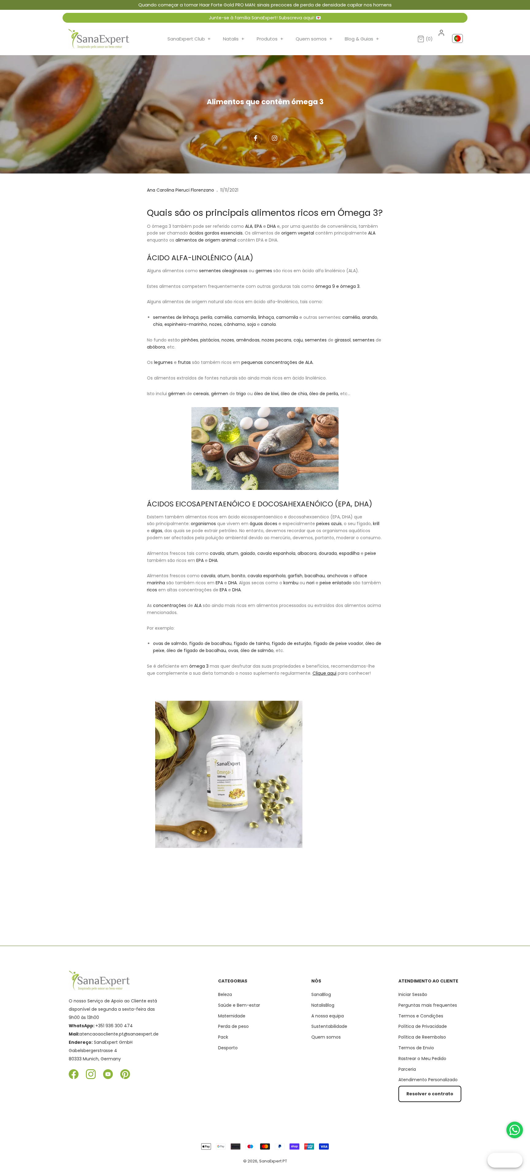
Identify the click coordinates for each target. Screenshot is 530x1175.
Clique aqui (324, 673)
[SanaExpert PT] (99, 39)
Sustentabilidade (329, 1026)
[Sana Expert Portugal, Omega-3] (265, 774)
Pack (223, 1037)
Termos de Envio (416, 1048)
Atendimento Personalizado (428, 1080)
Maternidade (231, 1016)
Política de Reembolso (422, 1037)
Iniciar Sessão (412, 994)
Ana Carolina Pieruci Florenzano (180, 190)
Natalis (233, 39)
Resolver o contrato (429, 1094)
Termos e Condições (420, 1016)
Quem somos (314, 39)
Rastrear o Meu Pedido (422, 1058)
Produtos (270, 39)
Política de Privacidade (422, 1026)
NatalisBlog (322, 1005)
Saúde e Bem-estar (239, 1005)
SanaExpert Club (189, 39)
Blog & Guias (362, 39)
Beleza (225, 994)
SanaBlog (321, 994)
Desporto (228, 1048)
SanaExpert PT (273, 1161)
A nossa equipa (327, 1016)
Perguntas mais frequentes (427, 1005)
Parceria (407, 1069)
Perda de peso (233, 1026)
